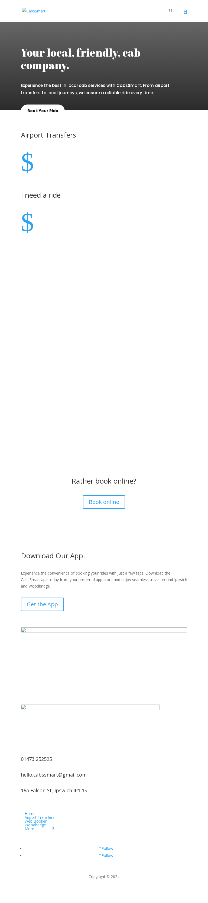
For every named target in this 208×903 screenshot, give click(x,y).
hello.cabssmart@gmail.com (54, 774)
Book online (104, 502)
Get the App (42, 604)
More (29, 828)
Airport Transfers (39, 817)
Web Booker (36, 821)
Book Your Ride (42, 110)
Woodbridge (35, 824)
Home (30, 813)
